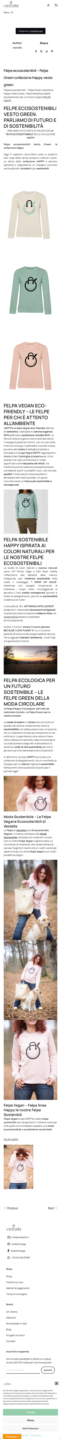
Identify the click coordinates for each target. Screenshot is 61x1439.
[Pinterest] (52, 51)
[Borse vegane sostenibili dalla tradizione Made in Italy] (11, 2)
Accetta (30, 1412)
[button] (56, 1383)
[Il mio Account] (48, 5)
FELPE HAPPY (11, 1139)
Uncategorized (36, 31)
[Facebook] (36, 51)
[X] (41, 51)
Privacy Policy (36, 1435)
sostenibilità (10, 616)
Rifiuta (30, 1420)
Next (51, 1208)
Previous (12, 1208)
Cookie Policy (23, 1435)
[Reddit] (46, 51)
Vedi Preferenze (30, 1428)
